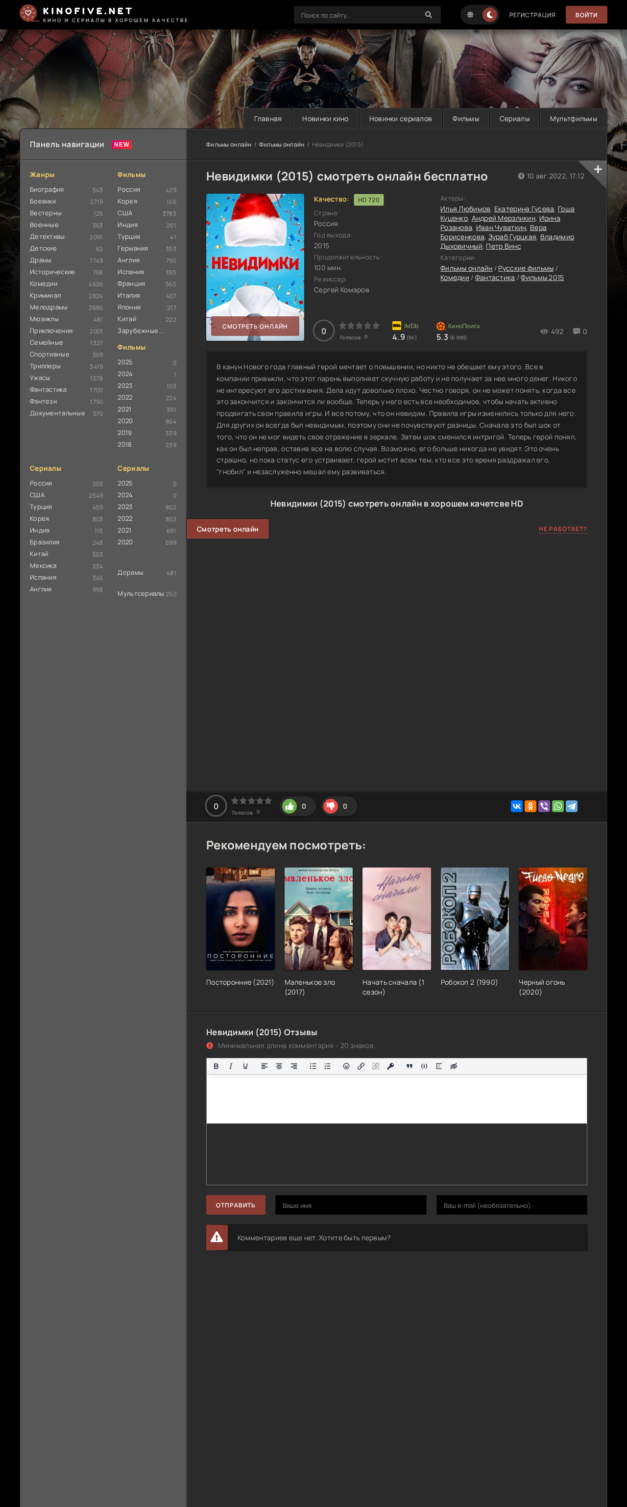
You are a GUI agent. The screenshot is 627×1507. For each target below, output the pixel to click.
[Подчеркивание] (245, 1066)
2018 (125, 444)
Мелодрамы (49, 307)
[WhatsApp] (558, 806)
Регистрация (532, 15)
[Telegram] (572, 806)
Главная (268, 118)
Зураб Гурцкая (512, 236)
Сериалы (515, 118)
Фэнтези (43, 401)
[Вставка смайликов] (346, 1066)
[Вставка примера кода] (424, 1066)
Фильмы (466, 118)
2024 (125, 373)
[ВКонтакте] (517, 806)
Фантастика (48, 389)
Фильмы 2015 (542, 277)
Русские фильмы (526, 268)
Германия (133, 248)
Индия (127, 224)
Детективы (47, 236)
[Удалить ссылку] (375, 1066)
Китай (127, 318)
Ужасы (40, 377)
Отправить (236, 1205)
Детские (43, 248)
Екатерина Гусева (524, 208)
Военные (44, 224)
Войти (587, 15)
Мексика (43, 565)
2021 (124, 409)
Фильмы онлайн (229, 144)
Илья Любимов (465, 208)
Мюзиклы (44, 318)
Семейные (46, 342)
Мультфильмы (573, 118)
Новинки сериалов (400, 118)
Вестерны (46, 212)
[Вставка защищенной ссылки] (390, 1066)
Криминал (45, 295)
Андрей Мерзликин (503, 218)
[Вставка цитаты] (409, 1066)
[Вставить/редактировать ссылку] (361, 1066)
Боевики (43, 201)
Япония (129, 307)
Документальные (57, 413)
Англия (129, 259)
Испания (131, 271)
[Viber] (544, 806)
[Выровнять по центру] (279, 1066)
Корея (127, 201)
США (125, 212)
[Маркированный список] (313, 1066)
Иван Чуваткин (501, 227)
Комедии (43, 283)
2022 (125, 397)
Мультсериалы (141, 593)
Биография (47, 189)
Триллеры (45, 365)
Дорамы (131, 572)
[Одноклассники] (530, 806)
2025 (125, 362)
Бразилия (44, 541)
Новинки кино (325, 118)
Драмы (40, 259)
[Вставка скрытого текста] (453, 1066)
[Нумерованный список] (327, 1066)
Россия (129, 189)
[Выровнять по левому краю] (264, 1066)
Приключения (51, 330)
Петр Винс (503, 246)
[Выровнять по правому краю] (294, 1066)
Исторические (52, 271)
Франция (131, 283)
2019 (125, 432)
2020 (125, 420)
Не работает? (563, 529)
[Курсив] (230, 1066)
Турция (129, 236)
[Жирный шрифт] (216, 1066)
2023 (125, 385)
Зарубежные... (140, 330)
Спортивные (50, 354)
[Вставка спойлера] (439, 1066)
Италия (129, 295)
